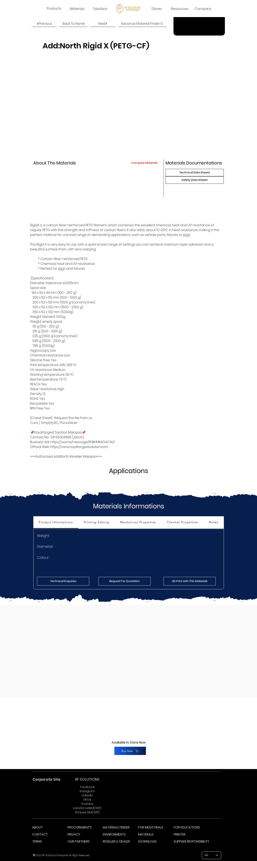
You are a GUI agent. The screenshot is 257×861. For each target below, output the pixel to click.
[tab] (55, 522)
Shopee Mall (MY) (87, 812)
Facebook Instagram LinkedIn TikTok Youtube (87, 795)
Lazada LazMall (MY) (87, 808)
